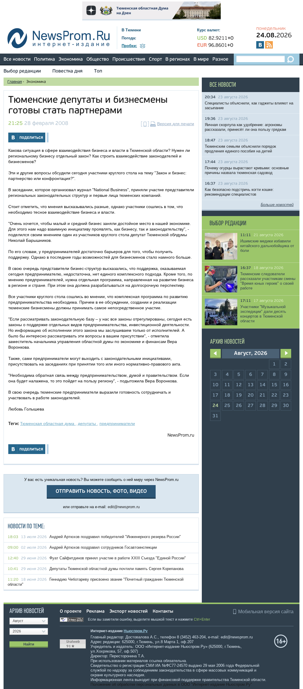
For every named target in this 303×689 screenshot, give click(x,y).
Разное (220, 59)
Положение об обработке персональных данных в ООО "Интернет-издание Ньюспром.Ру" (171, 684)
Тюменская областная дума (47, 423)
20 (251, 395)
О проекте (70, 611)
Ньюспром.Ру (136, 631)
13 (251, 385)
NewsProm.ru (180, 435)
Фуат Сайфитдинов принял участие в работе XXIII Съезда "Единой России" (117, 558)
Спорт (155, 59)
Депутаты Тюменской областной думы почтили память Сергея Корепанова (116, 568)
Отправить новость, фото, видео (101, 491)
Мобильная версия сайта (266, 611)
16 (286, 385)
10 (215, 385)
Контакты (163, 611)
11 (227, 385)
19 (239, 395)
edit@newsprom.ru (124, 507)
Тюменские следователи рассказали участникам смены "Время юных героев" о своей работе (267, 281)
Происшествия (128, 59)
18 (227, 395)
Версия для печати (175, 123)
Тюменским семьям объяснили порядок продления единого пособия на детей (240, 148)
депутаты (87, 423)
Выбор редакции (22, 71)
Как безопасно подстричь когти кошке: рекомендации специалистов (239, 192)
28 (262, 405)
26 (239, 405)
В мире (201, 59)
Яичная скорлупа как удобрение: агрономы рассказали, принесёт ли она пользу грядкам (245, 127)
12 (239, 385)
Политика (44, 59)
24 (215, 405)
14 (262, 385)
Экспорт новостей (128, 611)
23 (286, 395)
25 (227, 405)
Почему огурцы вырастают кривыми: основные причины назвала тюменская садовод (247, 170)
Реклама (95, 611)
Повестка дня (67, 71)
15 (274, 385)
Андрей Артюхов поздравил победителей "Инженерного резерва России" (115, 537)
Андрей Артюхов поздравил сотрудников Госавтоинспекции (103, 547)
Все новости (17, 59)
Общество (97, 59)
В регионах (177, 59)
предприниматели (117, 423)
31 (215, 416)
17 (215, 395)
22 (274, 395)
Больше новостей (277, 204)
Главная (14, 82)
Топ (98, 71)
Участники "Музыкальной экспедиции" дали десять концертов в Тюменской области (263, 314)
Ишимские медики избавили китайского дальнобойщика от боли (267, 246)
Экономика (71, 59)
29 (274, 405)
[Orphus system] (73, 619)
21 (262, 395)
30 (286, 405)
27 (251, 405)
